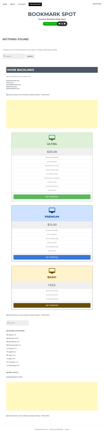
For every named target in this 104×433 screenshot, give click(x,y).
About (12, 4)
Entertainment (13, 345)
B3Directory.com (11, 86)
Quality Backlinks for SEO (14, 377)
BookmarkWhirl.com (12, 88)
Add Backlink (35, 4)
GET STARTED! (52, 197)
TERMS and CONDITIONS (56, 429)
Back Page (97, 4)
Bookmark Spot (52, 14)
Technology (12, 365)
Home (5, 4)
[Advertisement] (52, 114)
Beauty (10, 335)
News (10, 358)
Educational (12, 341)
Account (22, 4)
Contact (67, 429)
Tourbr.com (10, 82)
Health (10, 352)
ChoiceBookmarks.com (13, 84)
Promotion (11, 362)
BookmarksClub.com (13, 80)
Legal (10, 355)
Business (11, 338)
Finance (10, 348)
